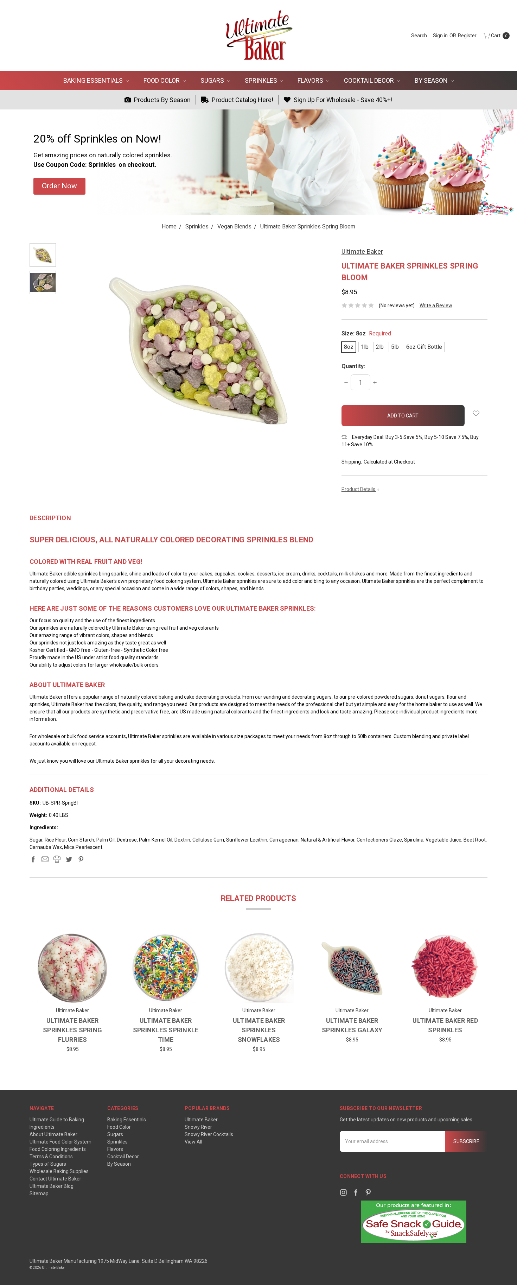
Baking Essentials (93, 80)
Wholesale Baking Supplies (59, 1171)
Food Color (162, 80)
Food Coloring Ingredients (58, 1149)
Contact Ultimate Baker (55, 1179)
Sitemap (39, 1193)
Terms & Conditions (51, 1156)
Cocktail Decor (369, 80)
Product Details (359, 489)
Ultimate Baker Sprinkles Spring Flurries (72, 1030)
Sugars (212, 80)
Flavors (311, 80)
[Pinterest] (80, 859)
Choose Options (72, 992)
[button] (59, 186)
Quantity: (353, 366)
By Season (432, 80)
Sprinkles (262, 80)
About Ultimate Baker (53, 1134)
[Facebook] (33, 859)
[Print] (56, 859)
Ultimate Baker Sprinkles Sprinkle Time (166, 1030)
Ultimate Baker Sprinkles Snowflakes (259, 1030)
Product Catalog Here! (241, 99)
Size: (366, 333)
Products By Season (162, 99)
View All (193, 1142)
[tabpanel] (72, 995)
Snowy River (198, 1127)
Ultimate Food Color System (60, 1142)
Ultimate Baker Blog (52, 1186)
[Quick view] (97, 944)
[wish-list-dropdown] (476, 413)
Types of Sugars (48, 1164)
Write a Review (436, 305)
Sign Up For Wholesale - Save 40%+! (342, 99)
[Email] (45, 859)
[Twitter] (68, 859)
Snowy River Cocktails (209, 1134)
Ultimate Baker (201, 1119)
